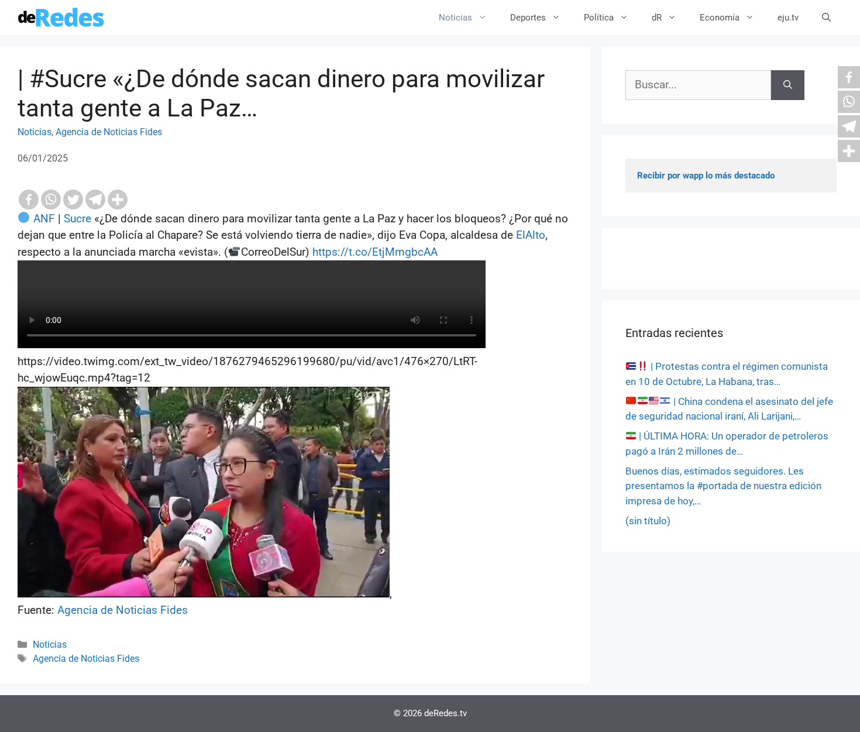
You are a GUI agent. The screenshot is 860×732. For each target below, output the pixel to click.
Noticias (455, 17)
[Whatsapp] (51, 199)
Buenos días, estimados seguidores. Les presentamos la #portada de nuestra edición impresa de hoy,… (723, 486)
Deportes (528, 17)
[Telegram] (95, 199)
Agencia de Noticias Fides (109, 132)
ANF (44, 218)
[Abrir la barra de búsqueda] (826, 17)
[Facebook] (29, 199)
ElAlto (530, 235)
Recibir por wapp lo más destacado (706, 175)
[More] (118, 199)
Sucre (77, 218)
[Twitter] (73, 199)
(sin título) (647, 521)
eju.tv (788, 17)
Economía (719, 17)
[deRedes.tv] (61, 17)
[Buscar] (787, 85)
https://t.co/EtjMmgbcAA (375, 252)
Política (599, 17)
